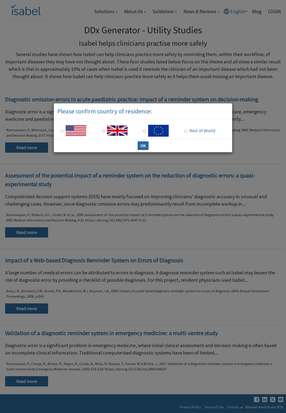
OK (143, 145)
